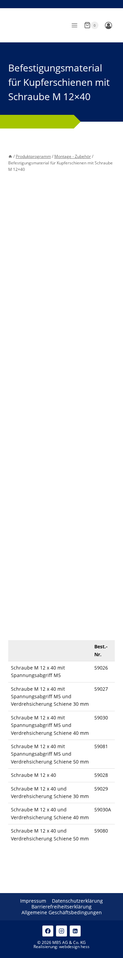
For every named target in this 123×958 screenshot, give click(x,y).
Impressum (33, 901)
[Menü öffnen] (74, 25)
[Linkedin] (75, 931)
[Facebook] (47, 931)
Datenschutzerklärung (77, 901)
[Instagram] (61, 931)
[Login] (108, 25)
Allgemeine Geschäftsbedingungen (62, 913)
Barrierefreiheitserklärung (61, 907)
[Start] (10, 156)
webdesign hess (74, 946)
